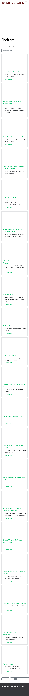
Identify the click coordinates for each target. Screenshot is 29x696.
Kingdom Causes (8, 664)
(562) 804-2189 (8, 671)
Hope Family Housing (10, 355)
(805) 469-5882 (8, 115)
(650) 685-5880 (8, 207)
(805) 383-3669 (8, 79)
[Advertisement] (14, 22)
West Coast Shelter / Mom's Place (14, 137)
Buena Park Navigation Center (13, 416)
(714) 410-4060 (8, 423)
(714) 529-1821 (8, 549)
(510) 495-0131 (8, 581)
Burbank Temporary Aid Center (13, 326)
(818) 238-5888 (8, 272)
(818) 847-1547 (8, 304)
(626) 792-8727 (8, 239)
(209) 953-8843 (8, 455)
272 (24, 679)
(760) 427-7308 (8, 176)
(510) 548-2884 (8, 610)
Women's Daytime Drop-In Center (14, 603)
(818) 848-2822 (8, 333)
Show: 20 (5, 679)
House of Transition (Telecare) (13, 72)
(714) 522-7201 (8, 394)
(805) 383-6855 (8, 144)
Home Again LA (8, 294)
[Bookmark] (3, 68)
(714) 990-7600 (8, 486)
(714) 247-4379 (8, 363)
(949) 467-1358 (8, 518)
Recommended (6, 50)
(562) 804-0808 (8, 642)
